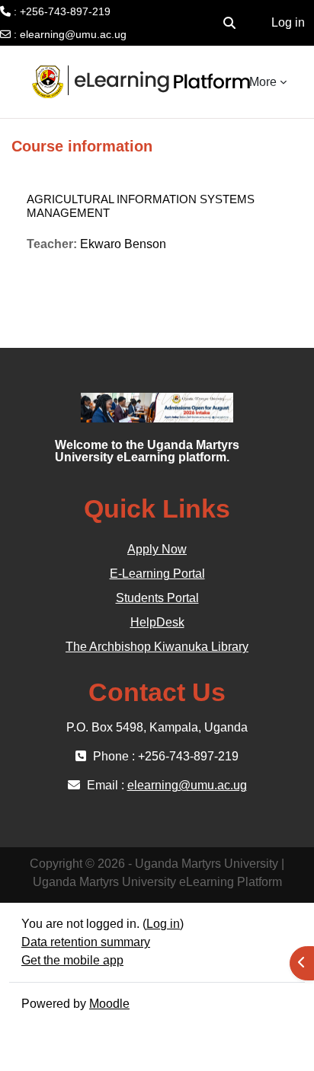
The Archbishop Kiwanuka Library (157, 646)
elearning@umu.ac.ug (73, 34)
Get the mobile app (72, 960)
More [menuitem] (263, 81)
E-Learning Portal (157, 573)
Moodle (109, 1003)
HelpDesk (157, 622)
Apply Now (157, 549)
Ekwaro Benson (123, 243)
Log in (288, 22)
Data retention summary (85, 942)
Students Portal (157, 597)
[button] (229, 23)
